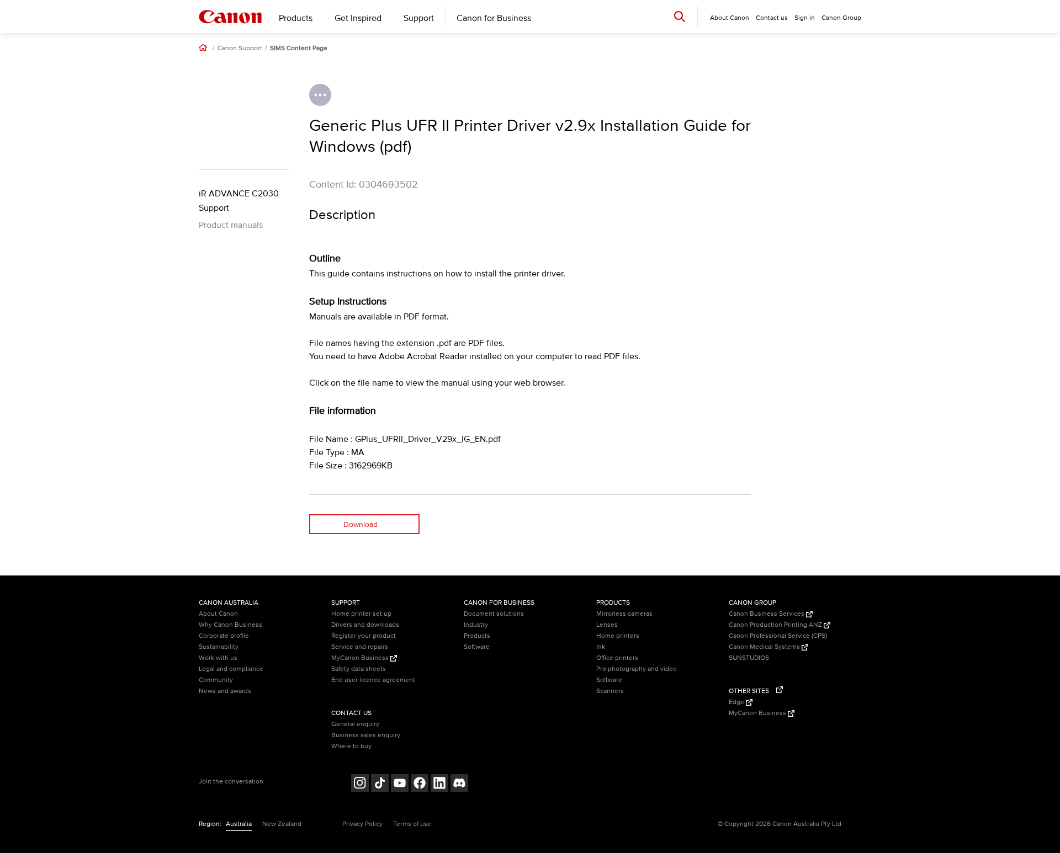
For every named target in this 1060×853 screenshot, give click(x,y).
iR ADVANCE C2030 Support (239, 201)
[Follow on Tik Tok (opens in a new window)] (380, 784)
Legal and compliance (231, 669)
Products (295, 18)
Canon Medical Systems (765, 647)
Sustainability (219, 647)
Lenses (607, 625)
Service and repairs (359, 647)
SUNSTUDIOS (749, 658)
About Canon (218, 614)
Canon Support (240, 48)
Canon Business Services (767, 614)
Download (360, 524)
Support (419, 18)
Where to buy (351, 746)
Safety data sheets (358, 669)
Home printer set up (361, 614)
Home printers (617, 636)
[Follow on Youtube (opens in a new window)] (400, 784)
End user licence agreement (373, 680)
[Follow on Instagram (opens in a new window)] (360, 784)
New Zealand (281, 824)
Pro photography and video (636, 669)
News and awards (225, 691)
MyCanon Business (360, 658)
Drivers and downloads (365, 625)
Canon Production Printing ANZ (776, 625)
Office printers (617, 658)
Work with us (218, 658)
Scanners (610, 691)
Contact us (772, 18)
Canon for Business (494, 18)
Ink (600, 647)
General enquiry (355, 724)
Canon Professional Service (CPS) (778, 636)
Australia (239, 824)
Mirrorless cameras (624, 614)
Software (477, 647)
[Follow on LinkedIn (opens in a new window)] (439, 784)
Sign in (804, 18)
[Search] (679, 16)
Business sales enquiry (365, 735)
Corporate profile (224, 636)
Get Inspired (358, 18)
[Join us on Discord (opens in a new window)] (459, 784)
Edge (737, 702)
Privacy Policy (362, 824)
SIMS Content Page (298, 48)
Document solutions (494, 614)
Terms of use (412, 824)
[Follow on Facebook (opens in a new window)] (419, 784)
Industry (476, 625)
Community (216, 680)
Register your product (363, 636)
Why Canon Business (230, 625)
